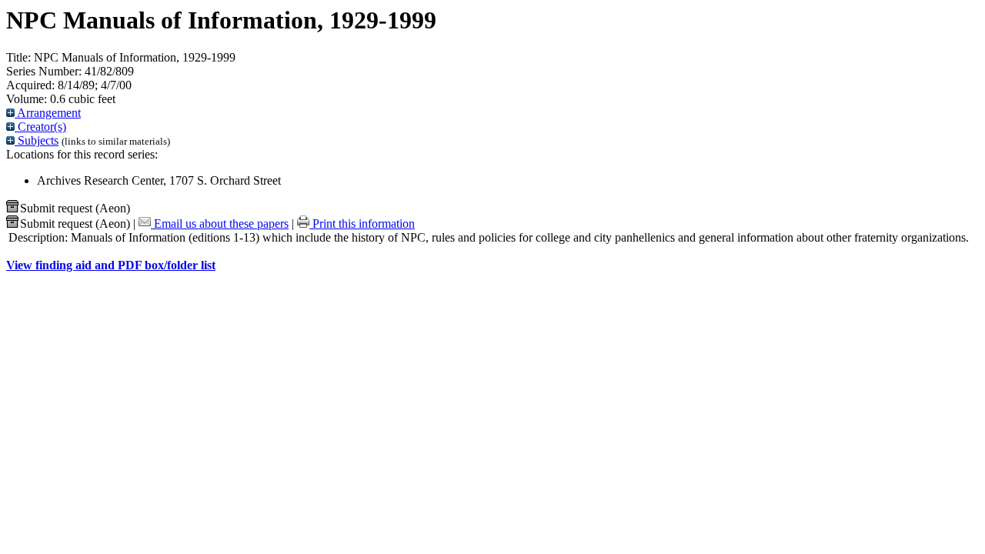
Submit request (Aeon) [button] (75, 208)
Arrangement (48, 112)
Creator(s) (40, 126)
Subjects (36, 140)
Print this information (362, 223)
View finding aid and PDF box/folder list (110, 265)
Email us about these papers (220, 223)
